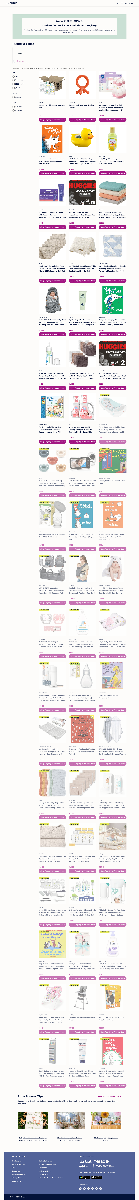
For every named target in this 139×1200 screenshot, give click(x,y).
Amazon (18, 97)
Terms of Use (16, 1181)
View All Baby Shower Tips (108, 1096)
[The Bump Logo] (11, 3)
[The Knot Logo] (85, 1161)
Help (13, 1168)
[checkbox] (14, 77)
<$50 (17, 76)
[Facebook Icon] (80, 1188)
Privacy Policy (17, 1178)
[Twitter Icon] (100, 1188)
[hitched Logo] (84, 1165)
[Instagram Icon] (88, 1188)
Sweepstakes (16, 1171)
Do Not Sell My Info (45, 1161)
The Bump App (17, 1161)
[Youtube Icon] (96, 1188)
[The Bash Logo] (102, 1161)
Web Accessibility (45, 1171)
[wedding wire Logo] (103, 1165)
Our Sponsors (43, 1174)
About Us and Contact (19, 1164)
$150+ (17, 88)
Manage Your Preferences (47, 1164)
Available (18, 107)
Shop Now (20, 61)
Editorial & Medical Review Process (51, 1178)
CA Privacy (43, 1168)
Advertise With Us (18, 1174)
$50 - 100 (19, 80)
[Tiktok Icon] (84, 1188)
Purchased (19, 110)
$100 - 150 (19, 84)
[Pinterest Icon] (92, 1188)
